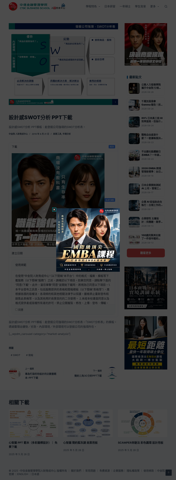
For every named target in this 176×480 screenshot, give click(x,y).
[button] (54, 209)
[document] (88, 240)
